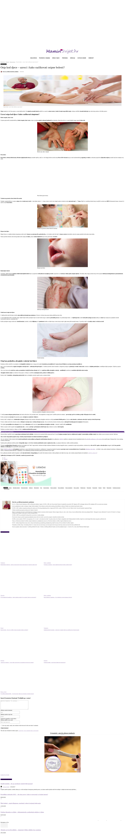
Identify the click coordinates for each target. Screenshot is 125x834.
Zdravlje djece (12, 62)
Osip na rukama (53, 487)
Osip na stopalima (68, 487)
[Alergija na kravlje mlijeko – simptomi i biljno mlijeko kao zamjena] (4, 827)
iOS (4, 457)
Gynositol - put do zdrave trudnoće (62, 733)
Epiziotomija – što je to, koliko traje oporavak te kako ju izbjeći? (14, 629)
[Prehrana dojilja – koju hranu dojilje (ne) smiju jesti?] (65, 646)
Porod (2, 628)
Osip (41, 487)
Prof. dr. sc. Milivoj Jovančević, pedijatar (10, 71)
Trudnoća (3, 562)
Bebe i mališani (47, 562)
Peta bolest (89, 487)
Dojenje (2, 660)
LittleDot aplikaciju (92, 453)
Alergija (10, 487)
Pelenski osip (82, 487)
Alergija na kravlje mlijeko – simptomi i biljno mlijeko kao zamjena (21, 830)
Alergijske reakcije (16, 487)
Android (5, 459)
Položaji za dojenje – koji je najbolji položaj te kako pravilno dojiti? (58, 564)
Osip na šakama (61, 487)
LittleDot (61, 439)
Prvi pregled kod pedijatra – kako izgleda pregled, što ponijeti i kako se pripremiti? (18, 597)
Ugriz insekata (6, 488)
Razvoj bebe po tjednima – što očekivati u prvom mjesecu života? (58, 597)
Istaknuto (31, 487)
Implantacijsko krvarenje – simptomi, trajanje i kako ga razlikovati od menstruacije (61, 629)
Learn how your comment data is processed (28, 730)
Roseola (100, 487)
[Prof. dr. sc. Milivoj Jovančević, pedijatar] (1, 71)
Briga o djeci (3, 692)
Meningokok (36, 487)
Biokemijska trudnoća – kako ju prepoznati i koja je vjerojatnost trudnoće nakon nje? (19, 564)
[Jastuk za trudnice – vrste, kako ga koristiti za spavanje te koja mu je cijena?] (21, 646)
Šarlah (104, 487)
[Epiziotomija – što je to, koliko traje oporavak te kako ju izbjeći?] (21, 614)
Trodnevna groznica (116, 487)
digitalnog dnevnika (90, 449)
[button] (122, 58)
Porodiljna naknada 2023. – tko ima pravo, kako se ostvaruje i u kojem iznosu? (17, 693)
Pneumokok (94, 487)
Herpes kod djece (24, 487)
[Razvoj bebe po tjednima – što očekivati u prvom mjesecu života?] (65, 581)
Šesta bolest (109, 487)
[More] (40, 495)
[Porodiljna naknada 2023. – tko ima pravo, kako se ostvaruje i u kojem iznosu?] (21, 678)
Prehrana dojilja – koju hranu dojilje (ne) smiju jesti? (55, 662)
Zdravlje (7, 62)
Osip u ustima (76, 487)
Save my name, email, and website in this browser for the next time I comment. (20, 725)
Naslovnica (3, 62)
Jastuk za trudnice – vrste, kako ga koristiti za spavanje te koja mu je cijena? (17, 662)
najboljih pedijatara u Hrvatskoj (94, 439)
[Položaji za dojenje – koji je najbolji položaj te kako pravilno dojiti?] (65, 549)
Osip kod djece (46, 487)
